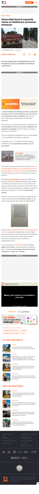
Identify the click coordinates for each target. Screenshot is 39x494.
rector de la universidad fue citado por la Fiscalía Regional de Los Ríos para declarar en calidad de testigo (19, 169)
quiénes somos (7, 434)
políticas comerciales (9, 441)
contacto (24, 443)
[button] (24, 54)
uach (23, 333)
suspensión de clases (11, 333)
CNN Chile (18, 245)
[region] (19, 489)
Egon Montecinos (15, 179)
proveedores (6, 443)
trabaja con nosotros (28, 434)
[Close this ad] (37, 483)
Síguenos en (12, 311)
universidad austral (10, 330)
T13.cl (14, 141)
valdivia (24, 330)
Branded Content (26, 445)
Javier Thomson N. (8, 54)
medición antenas (26, 441)
